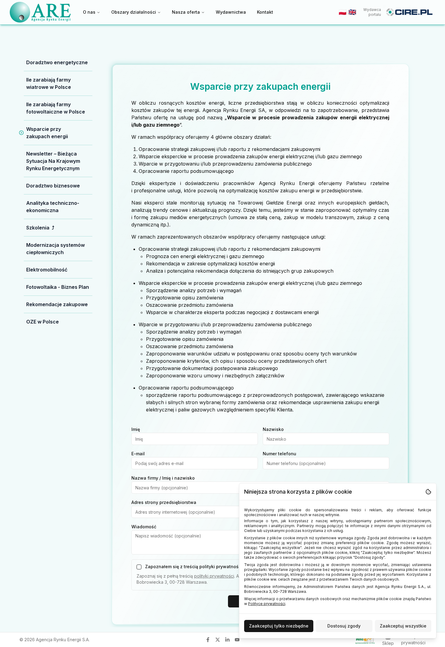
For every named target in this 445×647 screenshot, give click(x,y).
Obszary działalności (133, 12)
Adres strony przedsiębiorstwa (163, 502)
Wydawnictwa (231, 12)
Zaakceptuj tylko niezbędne (278, 625)
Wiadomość (143, 526)
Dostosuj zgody (344, 625)
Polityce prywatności (266, 603)
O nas (89, 12)
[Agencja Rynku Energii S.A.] (40, 12)
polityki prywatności (214, 576)
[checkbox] (139, 567)
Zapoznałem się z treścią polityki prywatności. (194, 567)
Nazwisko (273, 429)
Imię (135, 429)
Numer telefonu (279, 453)
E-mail (138, 453)
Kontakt (265, 12)
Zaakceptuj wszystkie (403, 625)
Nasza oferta (186, 12)
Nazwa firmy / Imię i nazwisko (163, 478)
